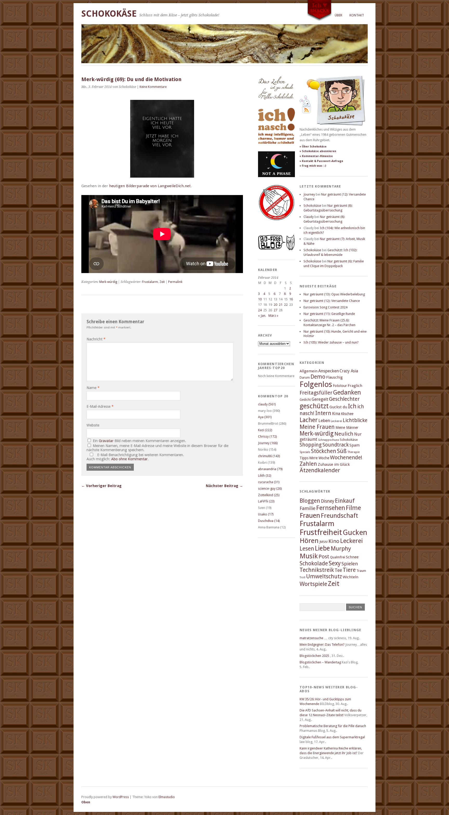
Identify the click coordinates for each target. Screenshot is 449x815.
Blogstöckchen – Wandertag (320, 662)
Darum (305, 377)
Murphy (341, 548)
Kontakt (356, 15)
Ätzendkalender (320, 470)
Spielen (349, 564)
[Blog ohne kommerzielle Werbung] (276, 249)
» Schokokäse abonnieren (318, 151)
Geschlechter (344, 399)
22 (286, 305)
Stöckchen (323, 451)
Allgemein (309, 371)
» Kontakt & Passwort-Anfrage (321, 161)
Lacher (309, 420)
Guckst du (338, 407)
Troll (302, 577)
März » (273, 316)
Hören (309, 541)
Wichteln (350, 577)
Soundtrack (335, 445)
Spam (354, 445)
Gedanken (347, 392)
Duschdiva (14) (269, 521)
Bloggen (310, 500)
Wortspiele (313, 584)
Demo (318, 376)
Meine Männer (346, 427)
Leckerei (336, 421)
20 (275, 305)
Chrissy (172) (267, 436)
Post (324, 556)
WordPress (121, 797)
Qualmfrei (337, 557)
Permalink (175, 282)
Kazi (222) (265, 430)
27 (275, 310)
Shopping (311, 445)
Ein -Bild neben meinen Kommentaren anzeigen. (139, 441)
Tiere (349, 570)
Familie (307, 508)
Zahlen (308, 464)
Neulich (343, 434)
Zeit (162, 282)
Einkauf (345, 500)
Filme (353, 508)
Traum (361, 571)
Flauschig (334, 377)
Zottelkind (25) (269, 495)
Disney (327, 501)
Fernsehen (330, 508)
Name (93, 388)
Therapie (353, 452)
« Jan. (262, 316)
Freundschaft (339, 515)
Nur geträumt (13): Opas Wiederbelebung (334, 294)
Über (338, 15)
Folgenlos (316, 384)
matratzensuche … (313, 638)
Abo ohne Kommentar (129, 459)
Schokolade (314, 563)
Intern (323, 413)
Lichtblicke (355, 420)
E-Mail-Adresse (100, 406)
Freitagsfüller (316, 393)
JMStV (323, 542)
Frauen (310, 515)
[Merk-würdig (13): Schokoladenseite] (276, 105)
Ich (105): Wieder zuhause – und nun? (331, 342)
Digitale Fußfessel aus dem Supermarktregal (332, 737)
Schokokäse (109, 14)
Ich (352, 406)
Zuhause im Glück (334, 464)
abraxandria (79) (270, 469)
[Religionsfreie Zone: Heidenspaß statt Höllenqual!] (276, 225)
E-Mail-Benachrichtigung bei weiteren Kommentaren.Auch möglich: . (135, 457)
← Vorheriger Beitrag (101, 486)
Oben (85, 802)
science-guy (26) (270, 488)
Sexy (335, 563)
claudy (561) (267, 404)
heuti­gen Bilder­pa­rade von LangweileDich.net (150, 186)
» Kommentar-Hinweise (316, 156)
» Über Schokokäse (313, 146)
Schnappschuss (328, 440)
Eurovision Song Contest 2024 (325, 307)
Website (93, 425)
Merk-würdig (108, 282)
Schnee (352, 557)
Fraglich (355, 385)
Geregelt (320, 399)
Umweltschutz (324, 576)
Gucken (355, 532)
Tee (338, 570)
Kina (336, 413)
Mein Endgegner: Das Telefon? (322, 644)
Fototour (340, 386)
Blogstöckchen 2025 (314, 656)
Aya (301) (265, 417)
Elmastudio (167, 797)
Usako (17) (266, 514)
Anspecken (328, 370)
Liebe (322, 548)
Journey (309, 194)
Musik (309, 556)
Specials (305, 452)
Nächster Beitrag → (224, 486)
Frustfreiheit (321, 532)
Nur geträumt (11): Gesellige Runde (329, 314)
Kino (333, 541)
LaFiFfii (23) (266, 501)
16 (291, 299)
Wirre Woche (319, 458)
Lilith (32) (264, 475)
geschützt (314, 406)
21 (280, 305)
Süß (342, 451)
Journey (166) (268, 443)
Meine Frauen (317, 427)
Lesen (307, 548)
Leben (324, 420)
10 (260, 299)
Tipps (304, 458)
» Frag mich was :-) (313, 165)
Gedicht (305, 400)
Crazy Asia (349, 370)
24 (260, 310)
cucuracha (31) (269, 482)
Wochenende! (346, 457)
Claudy (308, 217)
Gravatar (106, 441)
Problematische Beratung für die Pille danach (333, 726)
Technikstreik (317, 570)
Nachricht (96, 339)
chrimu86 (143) (269, 456)
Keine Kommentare (153, 87)
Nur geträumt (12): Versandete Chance (331, 301)
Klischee (347, 414)
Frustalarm (150, 282)
